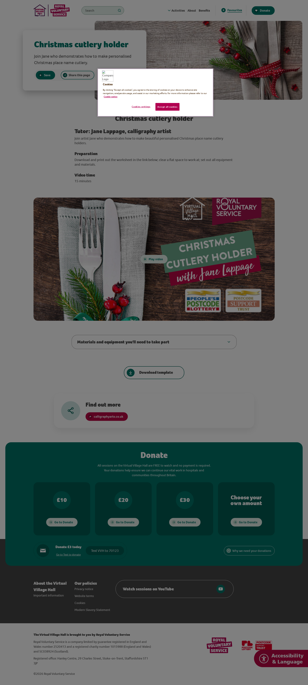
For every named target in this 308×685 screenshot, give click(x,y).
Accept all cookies (167, 106)
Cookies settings (141, 106)
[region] (155, 93)
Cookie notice (110, 96)
